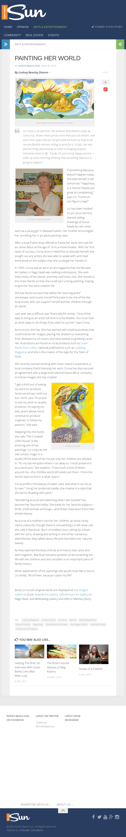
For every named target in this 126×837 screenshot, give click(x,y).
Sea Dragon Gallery (79, 624)
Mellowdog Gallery (87, 620)
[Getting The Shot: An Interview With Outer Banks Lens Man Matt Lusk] (29, 651)
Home (8, 27)
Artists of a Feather (91, 669)
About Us (64, 804)
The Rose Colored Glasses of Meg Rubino (58, 667)
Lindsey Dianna (48, 620)
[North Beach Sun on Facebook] (93, 817)
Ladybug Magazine (30, 620)
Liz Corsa (62, 620)
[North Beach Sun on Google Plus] (111, 817)
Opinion (23, 27)
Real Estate (34, 35)
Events (53, 35)
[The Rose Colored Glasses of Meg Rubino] (61, 651)
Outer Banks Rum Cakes (56, 624)
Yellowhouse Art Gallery (74, 594)
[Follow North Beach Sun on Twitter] (99, 817)
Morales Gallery (23, 624)
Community (12, 35)
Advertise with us (34, 804)
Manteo (73, 620)
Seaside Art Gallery (46, 594)
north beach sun (29, 65)
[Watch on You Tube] (105, 817)
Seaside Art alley (98, 624)
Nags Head (38, 624)
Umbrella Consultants (31, 830)
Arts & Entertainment (50, 27)
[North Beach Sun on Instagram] (117, 817)
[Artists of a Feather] (94, 654)
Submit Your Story (108, 26)
